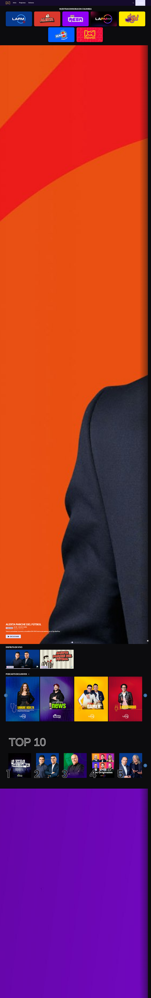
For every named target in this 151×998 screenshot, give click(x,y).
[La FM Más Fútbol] (46, 765)
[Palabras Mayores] (74, 765)
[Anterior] (6, 695)
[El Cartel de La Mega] (18, 765)
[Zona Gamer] (91, 699)
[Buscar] (133, 3)
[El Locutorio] (125, 699)
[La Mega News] (57, 699)
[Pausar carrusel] (148, 641)
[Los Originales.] (102, 765)
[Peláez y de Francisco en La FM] (130, 765)
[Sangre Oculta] (22, 699)
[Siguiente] (145, 695)
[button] (2, 344)
